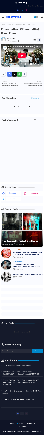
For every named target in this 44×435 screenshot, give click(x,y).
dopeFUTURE (13, 17)
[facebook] (17, 10)
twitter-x (12, 199)
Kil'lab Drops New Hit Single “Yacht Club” (18, 399)
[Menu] (3, 17)
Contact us (31, 423)
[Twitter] (14, 74)
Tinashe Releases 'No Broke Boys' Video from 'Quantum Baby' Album (27, 265)
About (21, 423)
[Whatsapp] (19, 74)
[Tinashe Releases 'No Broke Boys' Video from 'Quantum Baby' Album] (6, 265)
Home (3, 24)
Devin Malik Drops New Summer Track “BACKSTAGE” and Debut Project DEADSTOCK (27, 254)
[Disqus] (22, 152)
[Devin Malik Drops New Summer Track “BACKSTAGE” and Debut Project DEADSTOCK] (6, 253)
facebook (12, 193)
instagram (34, 193)
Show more (35, 98)
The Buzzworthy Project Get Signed (16, 365)
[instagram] (26, 10)
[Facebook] (9, 74)
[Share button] (24, 74)
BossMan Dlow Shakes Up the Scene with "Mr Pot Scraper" (21, 392)
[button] (36, 17)
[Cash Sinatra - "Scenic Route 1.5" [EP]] (6, 277)
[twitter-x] (22, 10)
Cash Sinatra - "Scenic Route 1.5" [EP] (28, 274)
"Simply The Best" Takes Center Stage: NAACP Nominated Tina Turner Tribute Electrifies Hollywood (20, 383)
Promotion (23, 426)
